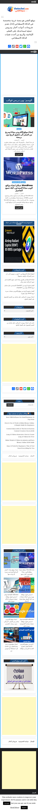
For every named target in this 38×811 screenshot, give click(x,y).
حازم (33, 323)
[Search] (36, 52)
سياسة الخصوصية (23, 456)
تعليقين (16, 193)
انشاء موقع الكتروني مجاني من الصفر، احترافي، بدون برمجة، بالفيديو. (11, 622)
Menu (32, 2)
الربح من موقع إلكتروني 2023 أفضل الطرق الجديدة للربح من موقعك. (27, 646)
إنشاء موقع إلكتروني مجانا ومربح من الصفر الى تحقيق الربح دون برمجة (19, 135)
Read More (14, 807)
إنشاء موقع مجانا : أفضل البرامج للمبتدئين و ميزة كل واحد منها (11, 572)
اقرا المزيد (18, 154)
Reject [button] (24, 807)
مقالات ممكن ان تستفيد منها (18, 413)
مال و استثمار (16, 182)
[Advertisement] (19, 74)
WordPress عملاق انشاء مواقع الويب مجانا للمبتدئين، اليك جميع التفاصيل (19, 188)
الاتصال (32, 456)
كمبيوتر (19, 129)
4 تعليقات (16, 140)
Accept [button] (6, 803)
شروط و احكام (13, 456)
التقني (22, 140)
